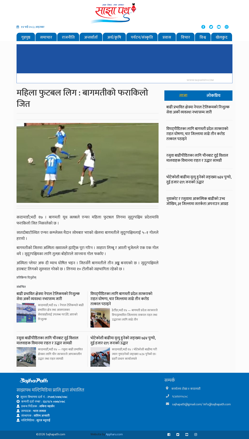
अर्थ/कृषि (114, 37)
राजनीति (68, 37)
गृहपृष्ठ (25, 37)
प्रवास (167, 37)
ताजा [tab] (183, 95)
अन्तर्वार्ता (91, 37)
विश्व (203, 37)
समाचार (46, 37)
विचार (185, 37)
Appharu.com (114, 434)
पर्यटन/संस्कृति (142, 37)
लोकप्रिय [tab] (213, 95)
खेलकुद (221, 37)
